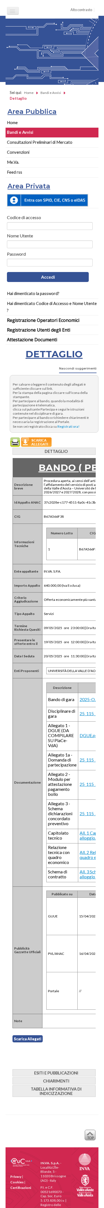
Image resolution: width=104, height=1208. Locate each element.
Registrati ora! (68, 426)
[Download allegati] (36, 442)
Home (12, 122)
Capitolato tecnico (58, 835)
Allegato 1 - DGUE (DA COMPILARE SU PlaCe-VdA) (61, 735)
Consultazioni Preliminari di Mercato (39, 142)
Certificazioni (20, 1188)
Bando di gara (61, 699)
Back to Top (90, 1136)
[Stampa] (15, 442)
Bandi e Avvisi (20, 132)
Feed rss (14, 172)
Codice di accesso (24, 217)
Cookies (17, 1182)
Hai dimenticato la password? (33, 293)
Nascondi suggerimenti (78, 368)
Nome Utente (20, 235)
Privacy (15, 1176)
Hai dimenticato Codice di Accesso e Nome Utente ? (52, 307)
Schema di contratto (57, 874)
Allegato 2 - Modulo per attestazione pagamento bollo (60, 784)
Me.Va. (13, 162)
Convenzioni (18, 152)
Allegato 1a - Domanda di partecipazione (62, 759)
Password (16, 254)
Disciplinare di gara (61, 714)
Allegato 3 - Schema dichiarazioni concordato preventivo (60, 813)
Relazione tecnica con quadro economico (59, 855)
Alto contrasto (81, 9)
